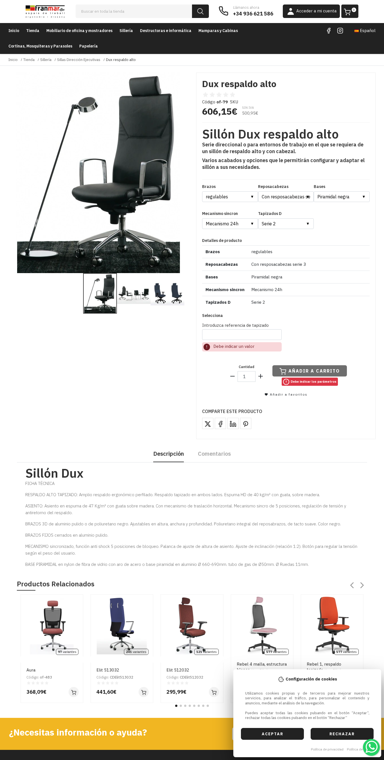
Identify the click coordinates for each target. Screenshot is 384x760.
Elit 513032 (107, 670)
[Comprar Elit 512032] (214, 692)
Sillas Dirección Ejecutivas (78, 59)
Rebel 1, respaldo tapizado (324, 666)
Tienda (32, 30)
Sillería (126, 30)
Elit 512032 (177, 670)
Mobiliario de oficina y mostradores (79, 30)
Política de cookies (361, 749)
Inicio (13, 30)
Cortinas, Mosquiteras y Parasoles (40, 46)
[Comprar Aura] (74, 692)
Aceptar (272, 733)
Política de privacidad (327, 749)
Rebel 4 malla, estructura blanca (262, 666)
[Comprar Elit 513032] (144, 692)
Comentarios (214, 453)
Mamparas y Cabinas (218, 30)
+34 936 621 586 (253, 13)
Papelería (88, 46)
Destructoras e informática (165, 30)
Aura (30, 670)
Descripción (168, 453)
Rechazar (342, 733)
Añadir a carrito (314, 371)
